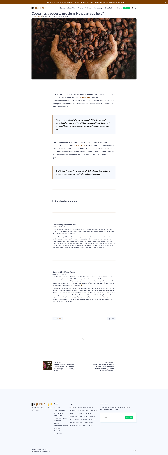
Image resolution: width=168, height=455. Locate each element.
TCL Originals (58, 318)
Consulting (98, 8)
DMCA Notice (58, 416)
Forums (80, 8)
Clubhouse (83, 419)
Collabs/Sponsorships (61, 425)
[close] (165, 2)
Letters (91, 422)
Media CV (57, 431)
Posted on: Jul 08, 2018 (59, 226)
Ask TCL (72, 413)
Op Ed (79, 410)
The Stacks (81, 416)
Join (126, 8)
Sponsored (72, 410)
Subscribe (129, 417)
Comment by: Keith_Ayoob (63, 272)
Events (80, 407)
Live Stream (91, 419)
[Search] (132, 8)
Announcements (88, 407)
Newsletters (73, 416)
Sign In (119, 8)
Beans (77, 419)
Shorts (71, 419)
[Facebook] (132, 450)
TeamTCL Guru (87, 425)
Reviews (85, 410)
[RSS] (135, 450)
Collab (86, 422)
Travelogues (93, 410)
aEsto (48, 451)
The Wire (88, 413)
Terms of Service (59, 410)
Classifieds (109, 8)
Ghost (43, 451)
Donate (56, 423)
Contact (62, 8)
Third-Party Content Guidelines (60, 419)
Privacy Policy (58, 413)
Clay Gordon (38, 16)
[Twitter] (134, 450)
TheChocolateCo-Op (75, 422)
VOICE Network (78, 145)
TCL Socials (58, 433)
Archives (88, 8)
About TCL (71, 8)
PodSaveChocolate (75, 425)
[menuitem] (62, 8)
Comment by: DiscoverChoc (64, 225)
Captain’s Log (90, 416)
